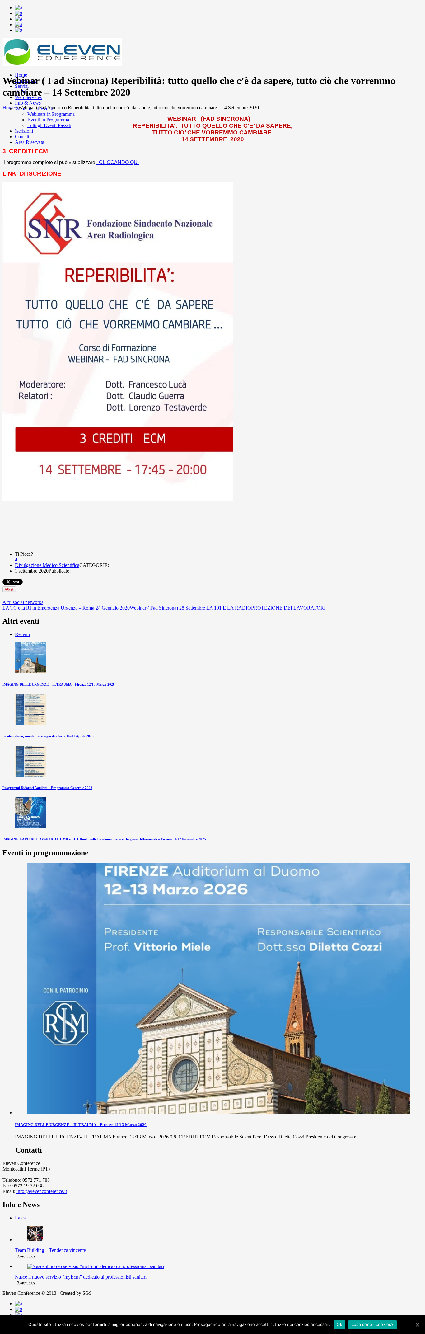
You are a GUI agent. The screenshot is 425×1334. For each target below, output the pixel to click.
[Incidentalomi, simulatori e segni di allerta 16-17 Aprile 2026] (30, 723)
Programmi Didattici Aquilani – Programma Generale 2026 (47, 788)
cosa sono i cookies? (373, 1324)
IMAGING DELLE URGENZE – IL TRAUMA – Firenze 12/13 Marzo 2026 (58, 684)
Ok (339, 1324)
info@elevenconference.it (41, 1191)
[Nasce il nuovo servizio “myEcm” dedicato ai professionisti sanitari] (95, 1266)
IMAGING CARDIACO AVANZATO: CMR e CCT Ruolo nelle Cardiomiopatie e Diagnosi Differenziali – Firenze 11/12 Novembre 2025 (104, 839)
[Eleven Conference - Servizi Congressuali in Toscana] (62, 64)
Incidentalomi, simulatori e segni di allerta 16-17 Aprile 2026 (48, 736)
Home (8, 107)
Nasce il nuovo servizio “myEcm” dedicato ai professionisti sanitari (81, 1277)
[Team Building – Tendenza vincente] (35, 1239)
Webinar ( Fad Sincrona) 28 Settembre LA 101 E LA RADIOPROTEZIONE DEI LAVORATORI (227, 607)
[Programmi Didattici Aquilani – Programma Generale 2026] (30, 775)
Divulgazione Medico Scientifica (47, 565)
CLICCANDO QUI (118, 162)
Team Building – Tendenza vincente (50, 1250)
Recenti (22, 634)
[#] (18, 7)
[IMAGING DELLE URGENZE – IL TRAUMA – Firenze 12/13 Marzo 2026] (30, 671)
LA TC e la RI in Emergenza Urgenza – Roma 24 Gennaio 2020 (66, 607)
